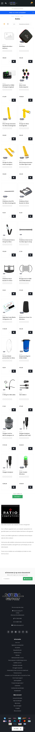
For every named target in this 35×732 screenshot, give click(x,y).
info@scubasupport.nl (18, 625)
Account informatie (17, 698)
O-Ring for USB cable (9, 395)
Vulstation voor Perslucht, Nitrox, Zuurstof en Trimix (17, 675)
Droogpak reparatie (17, 668)
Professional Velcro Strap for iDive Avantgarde (9, 242)
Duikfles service (17, 662)
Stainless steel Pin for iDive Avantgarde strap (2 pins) (9, 203)
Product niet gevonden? (17, 683)
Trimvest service (18, 673)
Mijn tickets (17, 703)
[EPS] (29, 718)
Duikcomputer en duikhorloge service (17, 660)
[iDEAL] (10, 721)
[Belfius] (15, 718)
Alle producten (17, 711)
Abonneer (28, 578)
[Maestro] (20, 721)
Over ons (17, 642)
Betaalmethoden (17, 650)
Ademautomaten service (17, 657)
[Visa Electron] (25, 724)
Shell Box (22, 46)
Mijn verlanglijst (17, 706)
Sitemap (17, 655)
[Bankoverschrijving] (10, 718)
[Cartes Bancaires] (20, 718)
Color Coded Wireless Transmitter (23, 474)
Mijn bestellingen (17, 700)
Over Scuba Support (18, 678)
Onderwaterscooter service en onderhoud (17, 670)
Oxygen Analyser (8, 472)
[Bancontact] (29, 721)
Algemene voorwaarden (18, 645)
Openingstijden (17, 680)
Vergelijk (17, 708)
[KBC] (15, 721)
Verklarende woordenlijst (17, 688)
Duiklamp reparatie (17, 665)
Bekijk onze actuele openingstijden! (17, 12)
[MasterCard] (24, 721)
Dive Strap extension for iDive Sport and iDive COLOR (25, 164)
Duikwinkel (17, 685)
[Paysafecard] (15, 724)
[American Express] (5, 718)
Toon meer (17, 496)
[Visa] (20, 724)
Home (12, 16)
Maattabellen (17, 690)
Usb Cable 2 (22, 395)
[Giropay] (5, 721)
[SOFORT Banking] (24, 718)
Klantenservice (17, 652)
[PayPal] (10, 724)
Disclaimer (17, 647)
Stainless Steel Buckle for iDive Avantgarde (24, 203)
